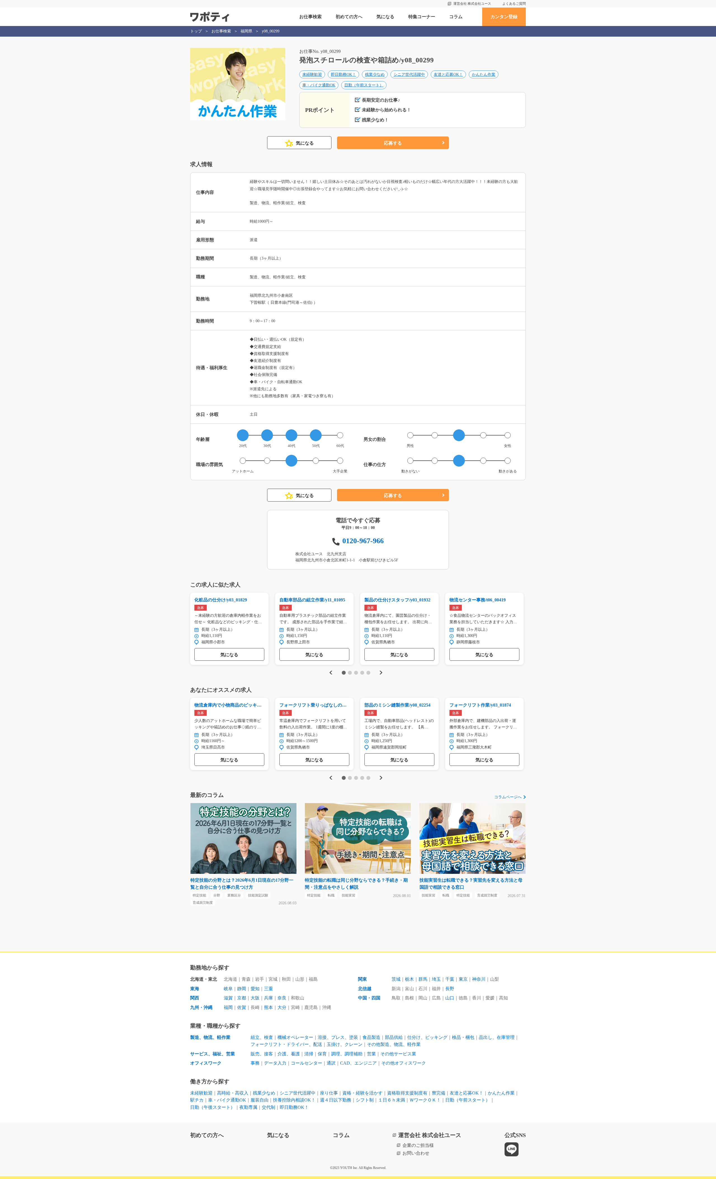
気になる (385, 16)
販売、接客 (262, 1053)
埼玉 (436, 979)
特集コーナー (421, 16)
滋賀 (228, 998)
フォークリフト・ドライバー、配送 (286, 1044)
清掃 (308, 1053)
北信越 (364, 988)
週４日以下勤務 (335, 1100)
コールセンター (306, 1063)
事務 (255, 1063)
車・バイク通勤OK (318, 85)
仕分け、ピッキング (427, 1037)
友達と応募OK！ (448, 74)
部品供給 (394, 1037)
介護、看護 (288, 1053)
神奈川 (479, 979)
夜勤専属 (248, 1107)
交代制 (268, 1107)
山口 (449, 998)
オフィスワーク (206, 1063)
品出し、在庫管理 (497, 1037)
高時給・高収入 (232, 1093)
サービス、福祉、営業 (212, 1053)
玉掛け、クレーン (344, 1044)
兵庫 (268, 998)
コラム (456, 16)
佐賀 (241, 1007)
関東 (362, 979)
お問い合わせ (415, 1153)
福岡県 (246, 31)
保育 (322, 1053)
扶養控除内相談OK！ (294, 1100)
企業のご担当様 (418, 1145)
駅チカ (197, 1100)
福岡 (228, 1007)
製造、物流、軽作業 (210, 1037)
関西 (194, 998)
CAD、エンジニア (358, 1063)
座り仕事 (329, 1093)
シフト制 (365, 1100)
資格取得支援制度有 (407, 1093)
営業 (371, 1053)
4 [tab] (362, 673)
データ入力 (275, 1063)
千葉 (449, 979)
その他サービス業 (398, 1053)
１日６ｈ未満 (391, 1100)
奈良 (281, 998)
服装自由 (259, 1100)
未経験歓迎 (312, 74)
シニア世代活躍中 (409, 74)
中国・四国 (369, 998)
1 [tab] (344, 673)
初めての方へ (349, 16)
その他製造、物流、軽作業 (394, 1044)
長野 (449, 988)
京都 (241, 998)
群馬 (422, 979)
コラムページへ (508, 797)
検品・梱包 (463, 1037)
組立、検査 (262, 1037)
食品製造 (371, 1037)
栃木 (409, 979)
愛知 (255, 988)
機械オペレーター (295, 1037)
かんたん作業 (483, 74)
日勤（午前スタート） (363, 85)
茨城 (396, 979)
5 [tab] (368, 673)
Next (381, 672)
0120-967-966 (363, 541)
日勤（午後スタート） (212, 1107)
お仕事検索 (310, 16)
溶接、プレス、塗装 (338, 1037)
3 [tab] (356, 673)
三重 (268, 988)
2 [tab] (350, 673)
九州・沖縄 (201, 1007)
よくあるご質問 (514, 4)
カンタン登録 (504, 16)
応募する (393, 143)
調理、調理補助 (346, 1053)
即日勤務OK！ (343, 74)
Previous (330, 672)
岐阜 (228, 988)
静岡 (241, 988)
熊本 (268, 1007)
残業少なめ (375, 74)
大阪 (255, 998)
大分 (281, 1007)
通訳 (331, 1063)
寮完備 (438, 1093)
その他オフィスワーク (403, 1063)
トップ (196, 31)
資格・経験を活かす (362, 1093)
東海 (194, 988)
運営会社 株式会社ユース (472, 4)
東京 (463, 979)
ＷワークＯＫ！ (425, 1100)
